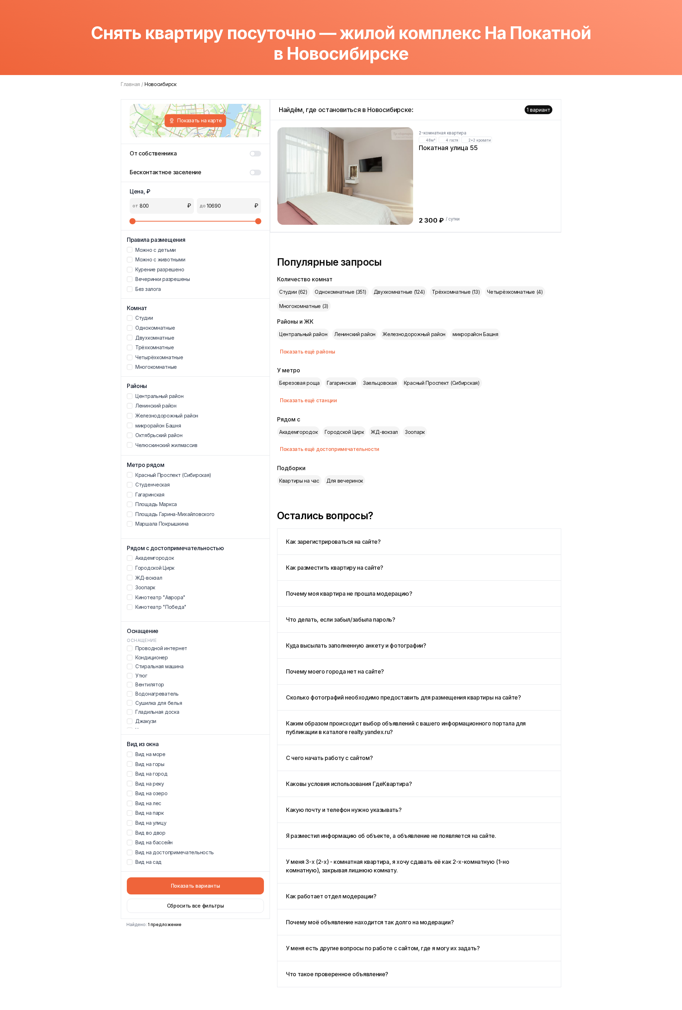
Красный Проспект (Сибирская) (442, 383)
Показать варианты (195, 886)
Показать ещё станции (308, 400)
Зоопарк (415, 432)
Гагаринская (341, 383)
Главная (130, 84)
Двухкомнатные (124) (399, 292)
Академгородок (298, 432)
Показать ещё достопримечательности (329, 449)
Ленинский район (354, 334)
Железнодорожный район (414, 334)
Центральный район (303, 334)
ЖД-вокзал (384, 432)
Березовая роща (299, 383)
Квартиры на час (299, 481)
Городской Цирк (344, 432)
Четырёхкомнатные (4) (515, 292)
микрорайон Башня (475, 334)
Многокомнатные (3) (304, 306)
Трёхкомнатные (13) (456, 292)
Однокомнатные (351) (341, 292)
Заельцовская (380, 383)
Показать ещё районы (307, 352)
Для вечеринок (344, 481)
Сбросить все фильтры (195, 906)
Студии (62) (293, 292)
